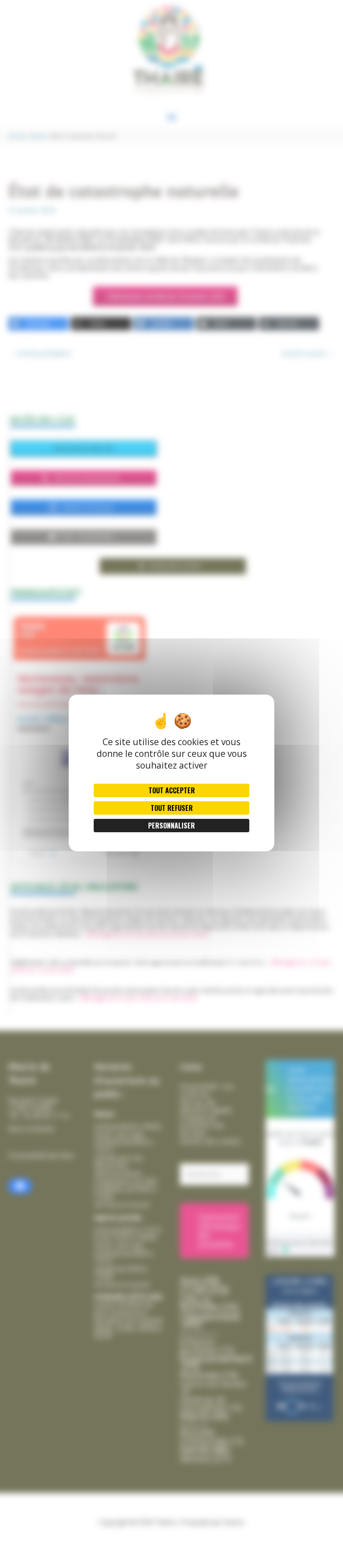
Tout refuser (172, 808)
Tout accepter (171, 790)
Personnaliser (171, 826)
